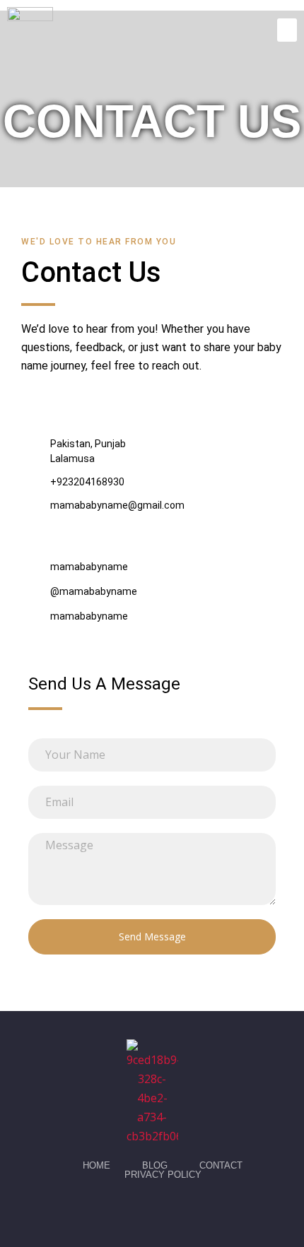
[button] (287, 30)
